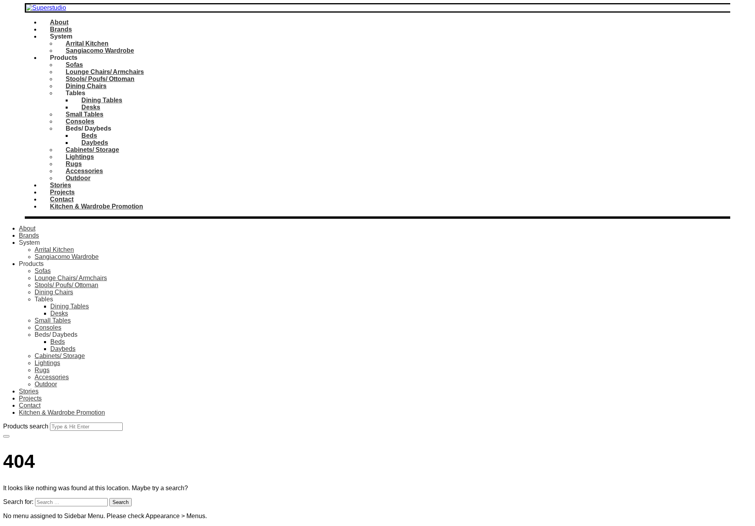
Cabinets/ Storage (92, 149)
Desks (90, 107)
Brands (61, 29)
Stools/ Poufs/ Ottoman (100, 79)
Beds (89, 135)
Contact (62, 199)
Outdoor (78, 178)
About (59, 22)
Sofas (74, 64)
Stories (60, 185)
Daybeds (94, 142)
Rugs (74, 164)
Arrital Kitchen (87, 43)
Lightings (80, 156)
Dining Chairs (86, 86)
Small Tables (84, 114)
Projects (62, 192)
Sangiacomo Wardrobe (100, 50)
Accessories (84, 171)
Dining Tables (101, 100)
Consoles (80, 121)
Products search (25, 426)
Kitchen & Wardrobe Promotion (96, 206)
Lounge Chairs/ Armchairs (105, 71)
